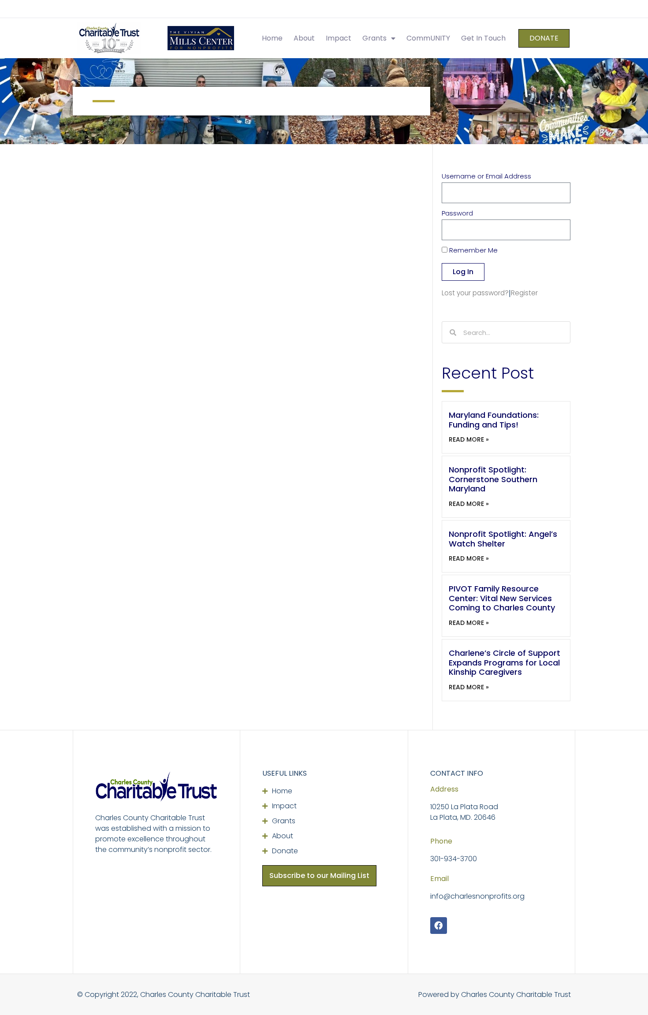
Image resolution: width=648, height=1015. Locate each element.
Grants (374, 38)
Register (524, 292)
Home (272, 38)
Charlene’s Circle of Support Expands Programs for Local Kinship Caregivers (504, 662)
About (304, 38)
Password (457, 214)
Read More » (469, 439)
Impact (338, 38)
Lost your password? (475, 292)
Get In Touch (483, 38)
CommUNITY (428, 38)
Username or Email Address (486, 177)
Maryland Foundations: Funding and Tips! (494, 419)
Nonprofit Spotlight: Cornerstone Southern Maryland (493, 479)
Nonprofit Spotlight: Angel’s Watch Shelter (503, 538)
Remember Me (472, 251)
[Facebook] (438, 925)
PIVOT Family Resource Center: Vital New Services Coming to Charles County (502, 598)
